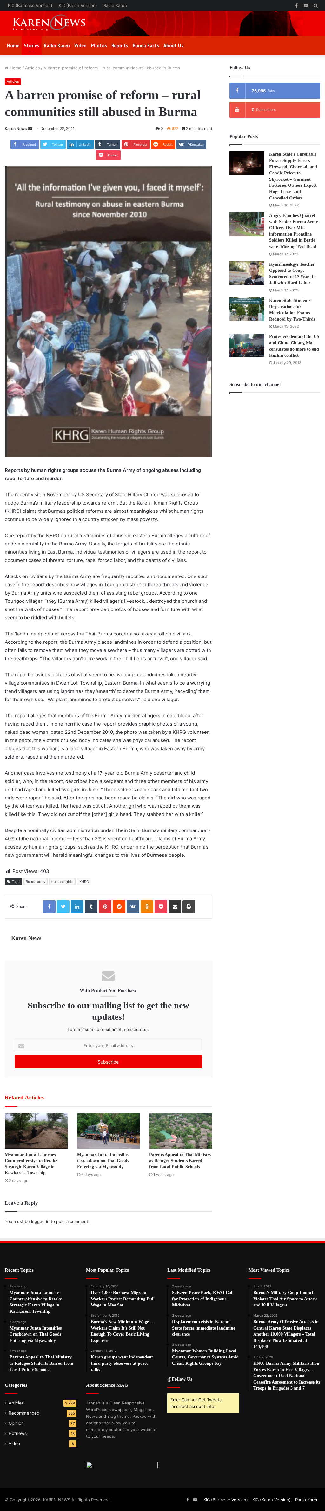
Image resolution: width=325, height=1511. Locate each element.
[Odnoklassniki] (147, 906)
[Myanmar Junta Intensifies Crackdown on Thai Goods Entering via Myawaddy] (108, 1130)
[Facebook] (49, 906)
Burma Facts (146, 45)
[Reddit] (119, 906)
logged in (40, 1221)
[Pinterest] (105, 906)
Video (80, 45)
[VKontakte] (133, 906)
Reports (119, 45)
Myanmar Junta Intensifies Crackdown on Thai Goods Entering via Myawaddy (103, 1160)
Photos (99, 45)
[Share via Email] (175, 906)
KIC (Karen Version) (78, 5)
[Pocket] (161, 906)
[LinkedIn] (77, 906)
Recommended (24, 1413)
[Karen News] (54, 23)
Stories (31, 45)
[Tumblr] (91, 906)
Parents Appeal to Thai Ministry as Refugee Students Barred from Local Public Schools (180, 1160)
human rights (62, 881)
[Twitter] (63, 906)
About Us (173, 45)
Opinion (16, 1423)
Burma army (35, 881)
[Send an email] (30, 128)
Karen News (16, 128)
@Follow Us (179, 1379)
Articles (32, 67)
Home (13, 45)
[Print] (188, 906)
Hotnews (18, 1433)
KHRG (84, 881)
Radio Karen (115, 5)
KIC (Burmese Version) (30, 5)
